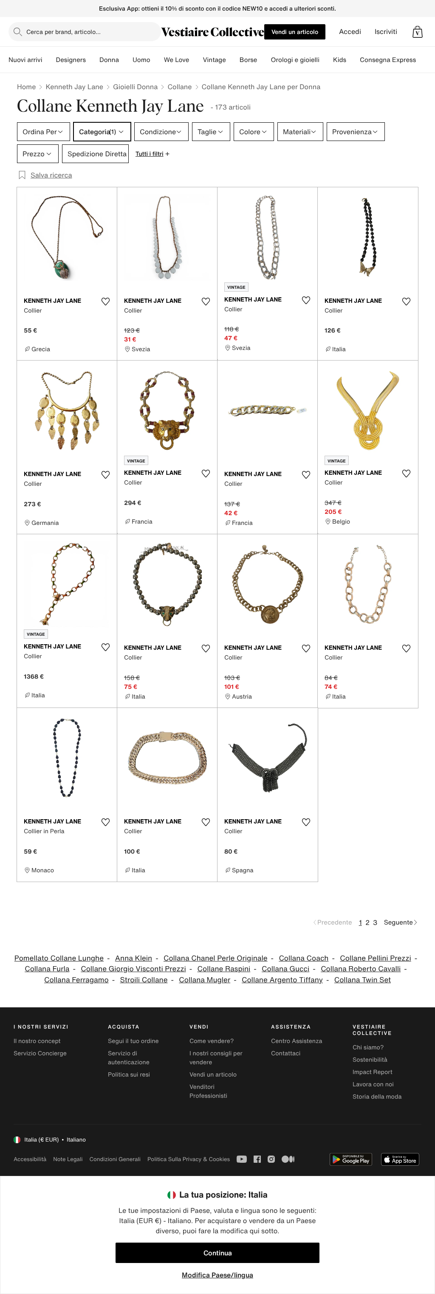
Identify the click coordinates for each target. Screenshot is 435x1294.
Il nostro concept (37, 1041)
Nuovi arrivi (25, 60)
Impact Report (373, 1072)
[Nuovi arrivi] (48, 59)
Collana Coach (303, 958)
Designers (71, 60)
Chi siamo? (368, 1047)
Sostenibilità (370, 1059)
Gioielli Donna (135, 87)
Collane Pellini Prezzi (375, 958)
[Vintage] (232, 59)
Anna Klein (133, 958)
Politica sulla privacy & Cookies (188, 1159)
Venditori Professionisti (208, 1091)
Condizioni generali (115, 1159)
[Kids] (353, 59)
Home (26, 87)
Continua (217, 1253)
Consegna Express (388, 60)
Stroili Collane (143, 980)
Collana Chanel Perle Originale (216, 958)
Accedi (350, 31)
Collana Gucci (285, 969)
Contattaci (285, 1053)
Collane (179, 87)
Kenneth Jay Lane (74, 87)
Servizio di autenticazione (129, 1058)
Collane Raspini (224, 969)
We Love (176, 60)
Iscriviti (386, 31)
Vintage (214, 60)
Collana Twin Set (362, 980)
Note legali (67, 1159)
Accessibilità (30, 1159)
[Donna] (125, 59)
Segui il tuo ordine (133, 1041)
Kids (339, 60)
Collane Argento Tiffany (282, 980)
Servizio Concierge (40, 1053)
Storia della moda (377, 1096)
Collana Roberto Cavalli (361, 969)
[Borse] (263, 59)
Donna (109, 60)
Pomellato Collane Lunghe (59, 958)
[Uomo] (157, 59)
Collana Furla (47, 969)
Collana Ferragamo (76, 980)
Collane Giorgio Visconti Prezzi (133, 969)
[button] (418, 32)
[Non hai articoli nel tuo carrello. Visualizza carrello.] (418, 32)
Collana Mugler (204, 980)
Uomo (141, 60)
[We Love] (195, 59)
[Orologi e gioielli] (326, 59)
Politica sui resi (129, 1074)
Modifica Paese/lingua (217, 1275)
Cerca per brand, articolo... (63, 31)
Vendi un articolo (294, 31)
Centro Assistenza (296, 1041)
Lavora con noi (373, 1084)
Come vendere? (211, 1041)
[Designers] (92, 59)
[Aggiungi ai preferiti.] (105, 301)
